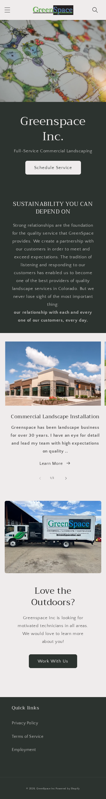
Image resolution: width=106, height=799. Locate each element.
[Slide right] (65, 478)
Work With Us (53, 661)
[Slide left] (40, 478)
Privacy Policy (25, 723)
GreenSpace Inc (46, 788)
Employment (24, 749)
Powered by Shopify (68, 788)
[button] (7, 10)
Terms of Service (28, 736)
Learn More (51, 463)
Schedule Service (53, 167)
